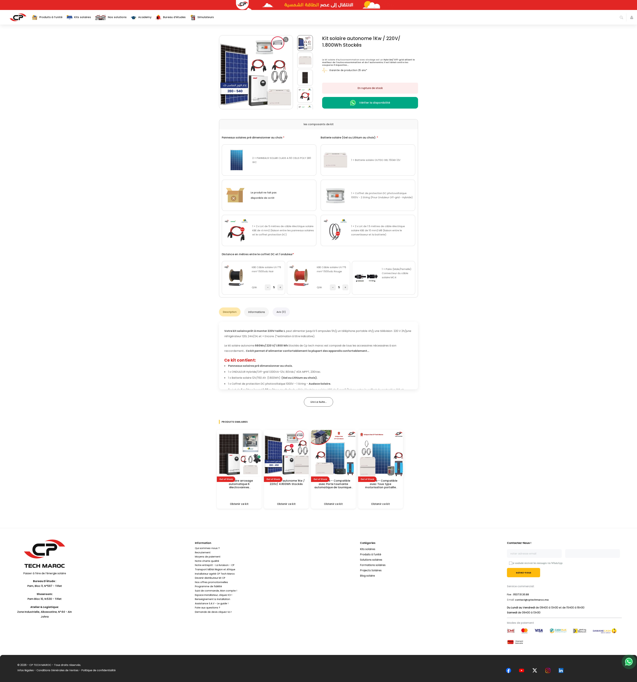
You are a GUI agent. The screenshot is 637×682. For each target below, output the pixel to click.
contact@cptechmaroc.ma (532, 599)
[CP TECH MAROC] (18, 17)
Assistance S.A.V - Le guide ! (211, 603)
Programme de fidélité (208, 586)
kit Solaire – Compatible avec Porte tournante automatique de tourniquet (333, 484)
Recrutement (203, 552)
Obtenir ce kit (239, 504)
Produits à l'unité (370, 554)
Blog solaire (367, 576)
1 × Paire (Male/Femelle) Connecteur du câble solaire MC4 (396, 273)
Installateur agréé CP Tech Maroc (215, 573)
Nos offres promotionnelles (211, 582)
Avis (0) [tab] (281, 312)
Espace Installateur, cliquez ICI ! (213, 595)
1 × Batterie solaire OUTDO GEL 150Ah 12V (375, 160)
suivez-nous (523, 572)
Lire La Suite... (318, 402)
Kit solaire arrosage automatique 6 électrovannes (239, 484)
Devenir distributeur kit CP (210, 578)
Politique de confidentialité (98, 670)
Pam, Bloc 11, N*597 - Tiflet (44, 586)
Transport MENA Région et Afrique (215, 569)
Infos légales (25, 670)
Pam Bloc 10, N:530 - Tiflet (45, 599)
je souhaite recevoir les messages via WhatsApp (538, 563)
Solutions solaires (371, 560)
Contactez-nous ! (519, 543)
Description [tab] (230, 312)
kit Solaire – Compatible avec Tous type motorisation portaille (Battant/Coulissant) (380, 486)
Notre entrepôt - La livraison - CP (214, 565)
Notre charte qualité (207, 561)
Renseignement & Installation (212, 599)
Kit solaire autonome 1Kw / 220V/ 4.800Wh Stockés (286, 482)
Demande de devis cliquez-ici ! (213, 612)
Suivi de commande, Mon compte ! (216, 590)
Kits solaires (367, 549)
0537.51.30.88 (521, 594)
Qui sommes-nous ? (207, 548)
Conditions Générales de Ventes (57, 670)
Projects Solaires (371, 570)
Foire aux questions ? (207, 607)
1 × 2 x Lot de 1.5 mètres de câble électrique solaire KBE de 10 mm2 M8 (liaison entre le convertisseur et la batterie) (378, 230)
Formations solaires (373, 565)
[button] (285, 39)
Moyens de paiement (207, 556)
